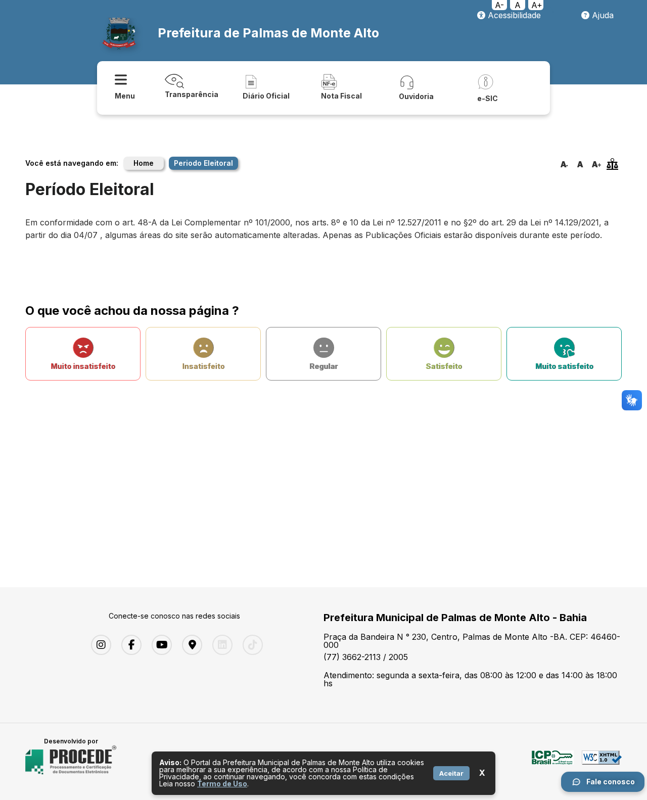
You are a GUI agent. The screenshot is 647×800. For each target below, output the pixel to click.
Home (143, 163)
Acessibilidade (513, 15)
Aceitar (451, 773)
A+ (536, 5)
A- (499, 5)
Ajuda (601, 15)
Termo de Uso (222, 783)
